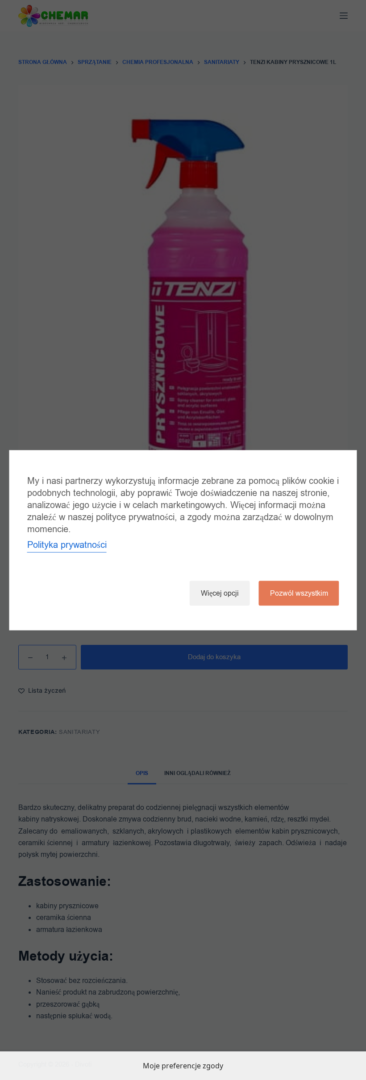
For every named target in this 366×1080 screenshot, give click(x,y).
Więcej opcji (220, 593)
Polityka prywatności (67, 544)
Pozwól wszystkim (299, 593)
